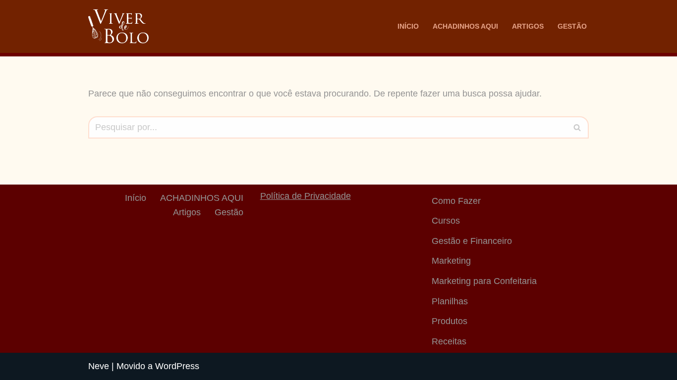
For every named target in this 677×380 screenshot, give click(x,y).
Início (408, 26)
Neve (98, 366)
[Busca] (577, 127)
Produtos (449, 321)
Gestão (572, 26)
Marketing (451, 261)
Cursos (446, 221)
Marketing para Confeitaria (484, 281)
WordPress (177, 366)
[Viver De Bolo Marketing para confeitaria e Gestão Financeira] (118, 26)
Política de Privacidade (305, 196)
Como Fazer (456, 201)
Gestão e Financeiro (472, 241)
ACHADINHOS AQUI (465, 26)
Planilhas (450, 301)
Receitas (449, 341)
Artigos (528, 26)
